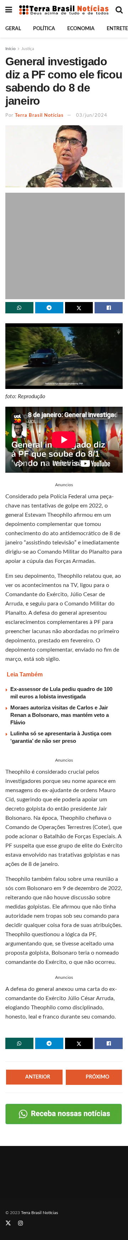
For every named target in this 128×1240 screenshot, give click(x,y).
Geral (13, 28)
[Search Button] (119, 10)
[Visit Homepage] (63, 9)
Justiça (27, 48)
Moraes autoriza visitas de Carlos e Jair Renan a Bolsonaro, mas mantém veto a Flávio (59, 714)
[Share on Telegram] (49, 307)
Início (10, 48)
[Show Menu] (8, 10)
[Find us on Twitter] (8, 1223)
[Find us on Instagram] (20, 1223)
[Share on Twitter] (79, 307)
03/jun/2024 (91, 115)
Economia (81, 28)
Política (44, 28)
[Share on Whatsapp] (19, 307)
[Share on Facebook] (109, 307)
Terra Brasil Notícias (39, 115)
